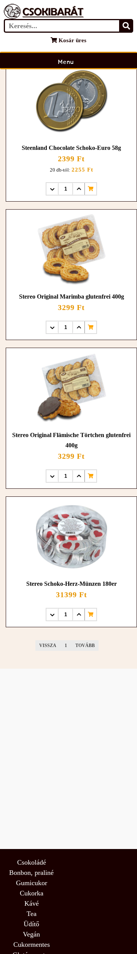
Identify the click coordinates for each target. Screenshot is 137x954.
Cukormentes (31, 944)
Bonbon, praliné (31, 872)
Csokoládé (31, 862)
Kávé (31, 903)
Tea (32, 913)
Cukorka (31, 893)
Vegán (31, 934)
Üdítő (31, 924)
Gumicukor (31, 883)
